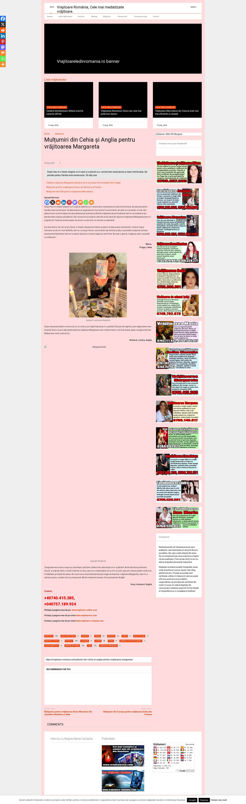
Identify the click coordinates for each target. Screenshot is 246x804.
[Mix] (80, 202)
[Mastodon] (74, 202)
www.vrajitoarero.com (86, 615)
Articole (81, 16)
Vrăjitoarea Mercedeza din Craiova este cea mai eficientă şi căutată (176, 112)
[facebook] (187, 7)
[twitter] (183, 7)
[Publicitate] (123, 755)
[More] (91, 202)
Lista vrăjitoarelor (65, 16)
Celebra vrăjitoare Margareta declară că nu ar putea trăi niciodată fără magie (83, 183)
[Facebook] (47, 202)
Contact (156, 16)
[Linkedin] (63, 202)
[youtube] (178, 7)
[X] (52, 202)
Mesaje (94, 16)
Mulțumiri (107, 16)
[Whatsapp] (85, 202)
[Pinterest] (69, 202)
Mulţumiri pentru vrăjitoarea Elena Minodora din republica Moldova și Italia (68, 713)
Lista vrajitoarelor (56, 107)
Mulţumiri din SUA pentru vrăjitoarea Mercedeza (69, 191)
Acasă (49, 16)
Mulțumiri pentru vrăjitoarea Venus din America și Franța (73, 187)
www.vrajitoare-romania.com (90, 621)
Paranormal (122, 16)
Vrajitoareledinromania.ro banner (88, 61)
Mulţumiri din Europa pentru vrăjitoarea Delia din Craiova (127, 713)
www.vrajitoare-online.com (84, 610)
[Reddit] (58, 202)
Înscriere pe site (140, 16)
